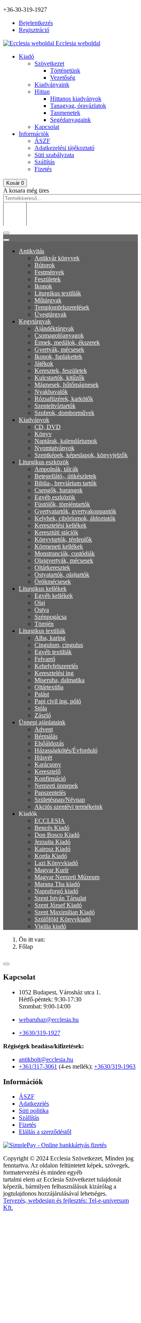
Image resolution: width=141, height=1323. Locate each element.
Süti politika (34, 1110)
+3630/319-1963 (115, 1066)
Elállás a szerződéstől (45, 1131)
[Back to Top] (6, 964)
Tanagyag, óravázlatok (78, 105)
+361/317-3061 (38, 1066)
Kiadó (26, 56)
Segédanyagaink (70, 119)
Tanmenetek (65, 112)
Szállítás (44, 162)
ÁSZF (42, 141)
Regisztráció (34, 30)
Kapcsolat (46, 126)
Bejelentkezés (36, 23)
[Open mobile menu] (6, 233)
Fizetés (43, 169)
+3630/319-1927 (39, 1033)
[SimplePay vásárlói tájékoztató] (70, 1145)
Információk (34, 134)
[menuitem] (31, 251)
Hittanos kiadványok (75, 98)
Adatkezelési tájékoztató (64, 148)
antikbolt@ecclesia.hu (46, 1059)
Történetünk (65, 70)
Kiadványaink (51, 84)
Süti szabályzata (54, 155)
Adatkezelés (34, 1103)
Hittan (42, 91)
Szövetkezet (49, 63)
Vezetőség (62, 77)
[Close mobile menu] (6, 240)
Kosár (15, 183)
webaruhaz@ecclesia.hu (49, 1019)
